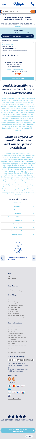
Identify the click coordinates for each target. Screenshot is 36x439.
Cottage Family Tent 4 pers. (14, 62)
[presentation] (3, 42)
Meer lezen (18, 26)
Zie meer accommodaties (15, 69)
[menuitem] (18, 276)
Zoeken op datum (10, 11)
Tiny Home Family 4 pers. (14, 66)
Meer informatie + (14, 399)
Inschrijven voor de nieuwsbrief (18, 430)
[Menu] (4, 4)
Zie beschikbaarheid (18, 78)
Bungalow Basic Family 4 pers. (15, 64)
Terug (30, 436)
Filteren (5, 36)
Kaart (28, 36)
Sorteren (17, 36)
